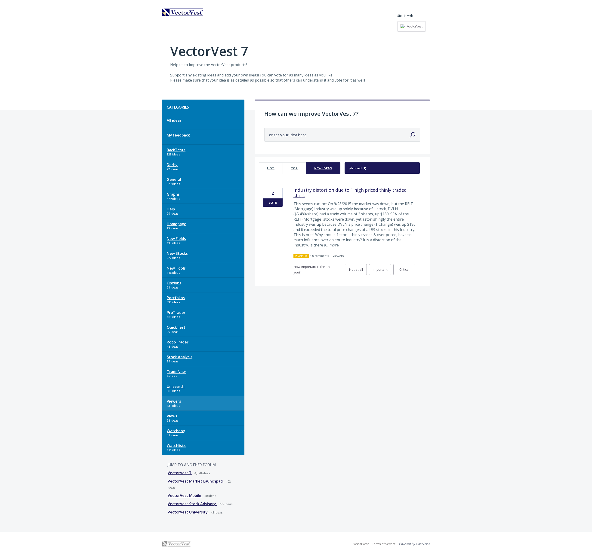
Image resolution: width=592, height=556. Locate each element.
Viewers (174, 401)
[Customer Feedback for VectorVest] (183, 12)
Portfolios (176, 297)
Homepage (176, 223)
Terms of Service (384, 544)
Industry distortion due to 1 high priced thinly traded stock (350, 193)
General (174, 179)
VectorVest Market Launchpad (196, 481)
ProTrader (176, 312)
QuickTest (176, 327)
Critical (407, 271)
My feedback (178, 135)
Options (174, 283)
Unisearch (176, 386)
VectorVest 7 (180, 472)
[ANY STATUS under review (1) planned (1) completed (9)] (382, 168)
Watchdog (176, 430)
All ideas (174, 120)
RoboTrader (177, 342)
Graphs (173, 194)
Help (171, 209)
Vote (273, 203)
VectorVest (361, 544)
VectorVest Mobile (185, 495)
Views (172, 416)
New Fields (176, 238)
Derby (172, 164)
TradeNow (176, 371)
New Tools (176, 268)
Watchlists (176, 445)
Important (382, 271)
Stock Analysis (179, 356)
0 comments (320, 256)
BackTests (176, 149)
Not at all (358, 271)
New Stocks (177, 253)
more (334, 245)
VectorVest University (188, 512)
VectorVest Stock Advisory (192, 503)
